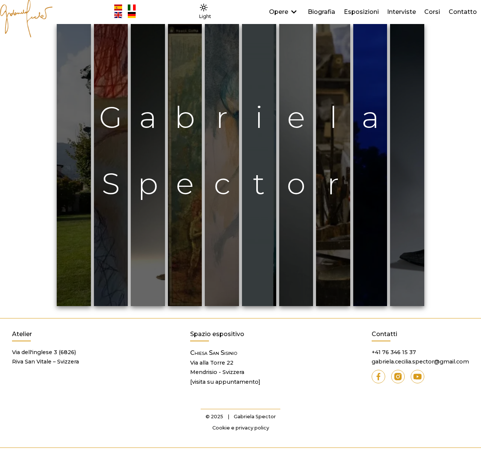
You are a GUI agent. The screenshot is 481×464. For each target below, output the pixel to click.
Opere (278, 11)
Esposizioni (361, 11)
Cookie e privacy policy (240, 428)
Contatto (463, 11)
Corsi (432, 11)
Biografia (321, 11)
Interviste (401, 11)
